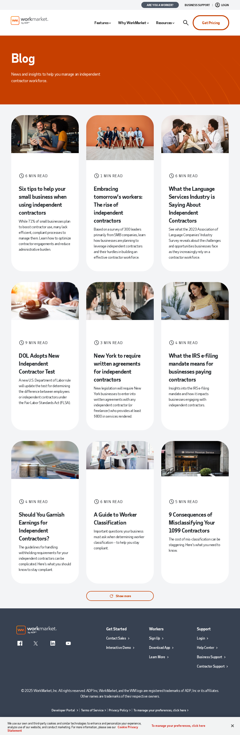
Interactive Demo (118, 647)
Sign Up (154, 638)
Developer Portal (64, 710)
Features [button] (101, 22)
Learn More (157, 657)
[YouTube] (68, 643)
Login (201, 638)
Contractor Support (211, 666)
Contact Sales (116, 638)
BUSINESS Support (197, 5)
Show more (123, 596)
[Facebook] (20, 643)
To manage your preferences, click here (160, 710)
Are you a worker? (160, 5)
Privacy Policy (118, 710)
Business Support (209, 657)
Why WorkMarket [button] (132, 22)
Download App (159, 647)
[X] (36, 643)
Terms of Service (92, 710)
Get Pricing (211, 22)
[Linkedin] (52, 643)
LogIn (225, 5)
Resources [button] (164, 22)
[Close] (232, 725)
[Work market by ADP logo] (29, 21)
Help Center (205, 647)
